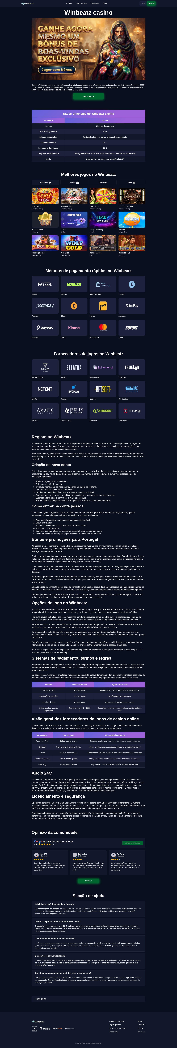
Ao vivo (72, 182)
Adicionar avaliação (132, 843)
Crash (101, 182)
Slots (130, 182)
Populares (44, 182)
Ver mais (88, 881)
